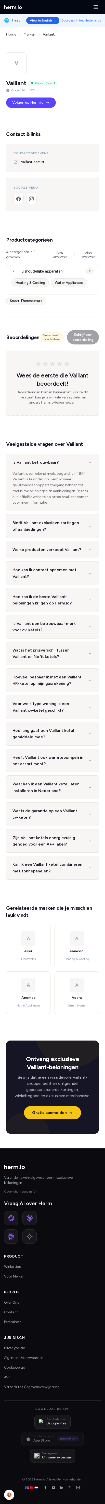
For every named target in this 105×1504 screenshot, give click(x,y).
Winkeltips (12, 1266)
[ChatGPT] (11, 1218)
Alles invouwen (88, 254)
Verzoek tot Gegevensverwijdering (32, 1387)
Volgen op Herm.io (28, 102)
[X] (70, 1488)
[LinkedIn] (62, 1488)
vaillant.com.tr (32, 162)
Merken (29, 34)
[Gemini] (29, 1236)
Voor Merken (14, 1276)
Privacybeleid (14, 1348)
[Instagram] (31, 199)
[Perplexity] (11, 1236)
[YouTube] (53, 1488)
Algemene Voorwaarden (23, 1358)
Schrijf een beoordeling (83, 337)
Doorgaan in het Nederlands (81, 20)
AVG (7, 1377)
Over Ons (11, 1302)
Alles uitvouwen (59, 254)
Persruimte (12, 1322)
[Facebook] (19, 199)
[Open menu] (96, 7)
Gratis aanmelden (49, 1112)
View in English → (43, 20)
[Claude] (29, 1218)
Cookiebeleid (14, 1367)
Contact (11, 1312)
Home (11, 34)
